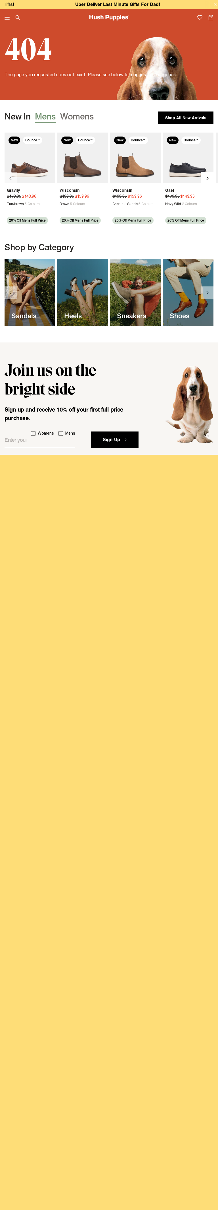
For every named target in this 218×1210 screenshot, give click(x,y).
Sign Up (111, 439)
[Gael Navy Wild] (188, 158)
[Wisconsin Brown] (82, 158)
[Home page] (109, 17)
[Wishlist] (200, 17)
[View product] (9, 204)
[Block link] (30, 292)
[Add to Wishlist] (49, 140)
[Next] (207, 178)
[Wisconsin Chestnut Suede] (135, 158)
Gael (169, 190)
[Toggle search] (17, 17)
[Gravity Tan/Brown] (30, 158)
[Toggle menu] (7, 17)
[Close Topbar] (215, 4)
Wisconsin (69, 190)
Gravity (13, 190)
